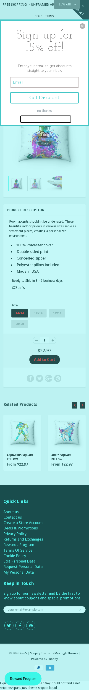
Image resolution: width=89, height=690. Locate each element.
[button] (82, 26)
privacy (44, 143)
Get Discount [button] (44, 97)
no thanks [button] (44, 110)
